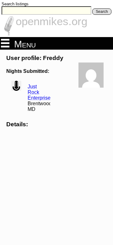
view (16, 86)
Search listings (15, 4)
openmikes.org (51, 21)
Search (102, 11)
